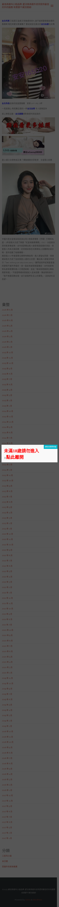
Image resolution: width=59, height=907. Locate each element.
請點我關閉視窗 (50, 447)
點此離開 (15, 457)
